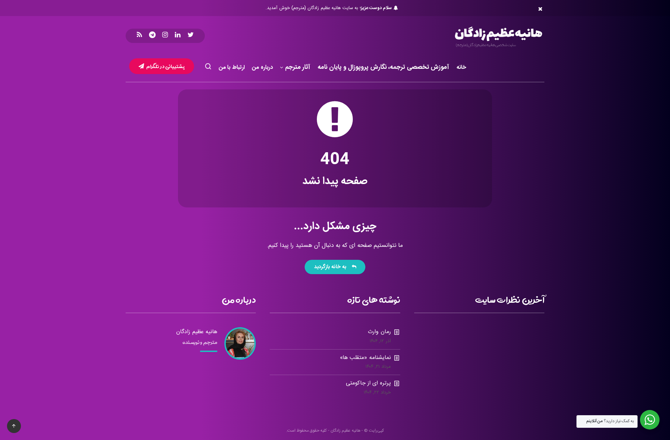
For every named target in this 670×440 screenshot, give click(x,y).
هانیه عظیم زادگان (196, 332)
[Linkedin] (177, 36)
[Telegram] (152, 36)
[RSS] (139, 36)
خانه (461, 67)
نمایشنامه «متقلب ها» (365, 357)
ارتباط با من (232, 67)
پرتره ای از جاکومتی (368, 383)
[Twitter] (190, 36)
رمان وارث (379, 332)
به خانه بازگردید (332, 267)
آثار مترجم (298, 68)
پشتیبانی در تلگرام (165, 66)
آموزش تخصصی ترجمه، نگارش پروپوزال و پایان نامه (383, 68)
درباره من (262, 67)
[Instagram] (165, 36)
